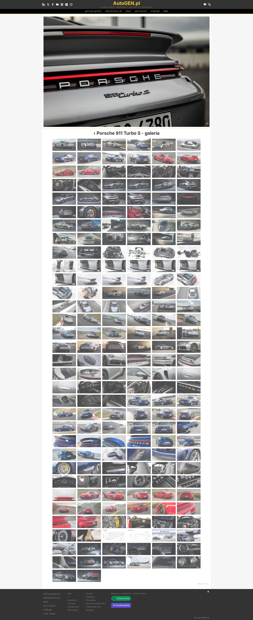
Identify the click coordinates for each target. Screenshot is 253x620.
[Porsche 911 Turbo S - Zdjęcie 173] (164, 522)
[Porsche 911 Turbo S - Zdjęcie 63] (114, 279)
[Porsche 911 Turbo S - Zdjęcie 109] (64, 387)
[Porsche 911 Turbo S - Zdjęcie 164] (89, 508)
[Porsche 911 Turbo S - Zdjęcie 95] (164, 347)
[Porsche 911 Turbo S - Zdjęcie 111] (114, 387)
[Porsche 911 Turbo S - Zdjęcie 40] (139, 225)
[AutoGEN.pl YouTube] (57, 4)
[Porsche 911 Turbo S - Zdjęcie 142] (139, 454)
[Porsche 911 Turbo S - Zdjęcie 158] (89, 495)
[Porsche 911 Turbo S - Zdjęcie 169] (64, 522)
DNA (46, 602)
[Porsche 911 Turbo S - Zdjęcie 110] (89, 387)
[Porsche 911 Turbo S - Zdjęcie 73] (64, 306)
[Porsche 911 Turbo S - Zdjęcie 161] (164, 495)
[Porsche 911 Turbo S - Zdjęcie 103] (64, 374)
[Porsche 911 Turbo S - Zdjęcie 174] (189, 522)
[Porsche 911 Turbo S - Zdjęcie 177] (114, 535)
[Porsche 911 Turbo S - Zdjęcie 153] (114, 482)
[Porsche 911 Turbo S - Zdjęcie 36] (189, 212)
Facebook (72, 600)
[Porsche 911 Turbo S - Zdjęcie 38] (89, 225)
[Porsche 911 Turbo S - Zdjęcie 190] (139, 562)
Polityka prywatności (96, 603)
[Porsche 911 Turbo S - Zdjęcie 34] (139, 212)
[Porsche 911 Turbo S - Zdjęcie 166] (139, 508)
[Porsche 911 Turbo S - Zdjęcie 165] (114, 508)
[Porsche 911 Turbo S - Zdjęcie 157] (64, 495)
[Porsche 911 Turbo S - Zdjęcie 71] (164, 293)
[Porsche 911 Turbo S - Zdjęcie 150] (189, 468)
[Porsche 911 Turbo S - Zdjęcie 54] (189, 252)
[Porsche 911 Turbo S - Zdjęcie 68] (89, 293)
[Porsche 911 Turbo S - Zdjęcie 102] (189, 360)
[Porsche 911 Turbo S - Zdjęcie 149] (164, 468)
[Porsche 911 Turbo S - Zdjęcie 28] (139, 199)
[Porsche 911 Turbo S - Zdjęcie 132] (189, 428)
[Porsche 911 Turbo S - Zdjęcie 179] (164, 535)
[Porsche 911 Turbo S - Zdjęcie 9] (114, 158)
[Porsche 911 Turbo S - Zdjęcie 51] (114, 252)
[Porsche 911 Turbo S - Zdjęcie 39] (114, 225)
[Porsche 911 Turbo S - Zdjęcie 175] (64, 535)
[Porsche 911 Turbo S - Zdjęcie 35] (164, 212)
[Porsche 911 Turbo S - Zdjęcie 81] (114, 320)
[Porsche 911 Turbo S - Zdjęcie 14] (89, 172)
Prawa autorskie (93, 607)
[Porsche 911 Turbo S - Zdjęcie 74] (89, 306)
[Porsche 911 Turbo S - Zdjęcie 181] (64, 549)
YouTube (72, 603)
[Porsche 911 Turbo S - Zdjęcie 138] (189, 441)
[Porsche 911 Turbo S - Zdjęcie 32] (89, 212)
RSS (69, 594)
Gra (165, 11)
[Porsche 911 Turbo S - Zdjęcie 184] (139, 549)
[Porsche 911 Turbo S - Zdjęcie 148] (139, 468)
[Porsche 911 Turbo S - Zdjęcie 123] (114, 414)
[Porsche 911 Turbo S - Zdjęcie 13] (64, 172)
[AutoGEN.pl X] (48, 4)
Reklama (90, 610)
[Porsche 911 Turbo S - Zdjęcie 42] (189, 225)
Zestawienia (73, 607)
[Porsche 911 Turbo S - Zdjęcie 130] (139, 428)
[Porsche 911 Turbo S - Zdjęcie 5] (164, 145)
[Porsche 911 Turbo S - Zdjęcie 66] (189, 279)
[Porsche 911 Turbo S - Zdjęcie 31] (64, 212)
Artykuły (141, 11)
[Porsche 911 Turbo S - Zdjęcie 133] (64, 441)
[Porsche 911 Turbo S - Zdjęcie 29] (164, 199)
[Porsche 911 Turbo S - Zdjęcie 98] (89, 360)
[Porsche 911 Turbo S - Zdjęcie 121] (64, 414)
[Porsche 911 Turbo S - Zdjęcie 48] (189, 239)
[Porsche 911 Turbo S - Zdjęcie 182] (89, 549)
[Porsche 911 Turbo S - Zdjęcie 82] (139, 320)
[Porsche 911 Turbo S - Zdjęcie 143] (164, 454)
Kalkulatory (73, 610)
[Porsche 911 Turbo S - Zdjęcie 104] (89, 374)
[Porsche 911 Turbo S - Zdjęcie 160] (139, 495)
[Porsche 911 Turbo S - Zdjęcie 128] (89, 428)
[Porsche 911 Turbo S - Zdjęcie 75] (114, 306)
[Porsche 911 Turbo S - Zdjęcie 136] (139, 441)
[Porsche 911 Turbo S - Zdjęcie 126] (189, 414)
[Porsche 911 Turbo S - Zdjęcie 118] (139, 401)
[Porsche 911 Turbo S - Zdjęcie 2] (89, 145)
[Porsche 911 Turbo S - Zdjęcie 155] (164, 482)
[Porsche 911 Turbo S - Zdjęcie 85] (64, 333)
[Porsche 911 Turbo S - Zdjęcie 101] (168, 71)
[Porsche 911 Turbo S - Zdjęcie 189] (114, 562)
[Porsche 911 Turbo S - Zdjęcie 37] (64, 225)
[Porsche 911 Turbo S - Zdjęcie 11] (164, 158)
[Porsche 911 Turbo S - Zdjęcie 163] (64, 508)
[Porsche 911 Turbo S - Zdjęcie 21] (114, 185)
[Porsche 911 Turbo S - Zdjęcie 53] (164, 252)
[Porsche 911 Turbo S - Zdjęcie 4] (139, 145)
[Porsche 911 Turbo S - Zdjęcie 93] (114, 347)
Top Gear (49, 614)
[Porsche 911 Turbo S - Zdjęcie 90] (189, 333)
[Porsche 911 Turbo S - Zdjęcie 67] (64, 293)
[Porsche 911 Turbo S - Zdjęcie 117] (114, 401)
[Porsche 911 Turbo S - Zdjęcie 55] (64, 266)
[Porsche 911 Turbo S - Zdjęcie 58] (139, 266)
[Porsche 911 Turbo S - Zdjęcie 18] (189, 172)
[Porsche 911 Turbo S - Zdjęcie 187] (64, 562)
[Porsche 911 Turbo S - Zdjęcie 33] (114, 212)
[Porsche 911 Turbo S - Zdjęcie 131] (164, 428)
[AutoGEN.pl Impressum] (71, 4)
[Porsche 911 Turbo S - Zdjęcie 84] (189, 320)
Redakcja (90, 597)
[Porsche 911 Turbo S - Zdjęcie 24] (189, 185)
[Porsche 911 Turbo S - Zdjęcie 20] (89, 185)
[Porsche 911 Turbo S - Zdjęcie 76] (139, 306)
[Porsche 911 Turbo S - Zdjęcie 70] (139, 293)
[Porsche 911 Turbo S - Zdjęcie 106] (139, 374)
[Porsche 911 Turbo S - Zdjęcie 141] (114, 454)
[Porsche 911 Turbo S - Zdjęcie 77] (164, 306)
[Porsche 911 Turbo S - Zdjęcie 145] (64, 468)
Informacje (91, 600)
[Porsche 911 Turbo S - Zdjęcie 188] (89, 562)
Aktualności (93, 11)
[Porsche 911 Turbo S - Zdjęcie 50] (89, 252)
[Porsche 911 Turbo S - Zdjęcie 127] (64, 428)
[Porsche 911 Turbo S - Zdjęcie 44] (89, 239)
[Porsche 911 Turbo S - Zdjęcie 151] (64, 482)
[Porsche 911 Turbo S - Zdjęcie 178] (139, 535)
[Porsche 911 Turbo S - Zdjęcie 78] (189, 306)
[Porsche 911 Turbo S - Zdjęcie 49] (64, 252)
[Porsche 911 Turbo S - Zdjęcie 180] (189, 535)
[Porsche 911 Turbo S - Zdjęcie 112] (139, 387)
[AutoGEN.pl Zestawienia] (62, 4)
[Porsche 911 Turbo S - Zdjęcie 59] (164, 266)
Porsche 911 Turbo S (118, 133)
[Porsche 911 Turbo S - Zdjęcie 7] (64, 158)
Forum (155, 11)
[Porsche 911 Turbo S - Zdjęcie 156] (189, 482)
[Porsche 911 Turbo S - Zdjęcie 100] (139, 360)
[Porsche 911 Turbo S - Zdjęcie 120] (189, 401)
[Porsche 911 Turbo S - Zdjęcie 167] (164, 508)
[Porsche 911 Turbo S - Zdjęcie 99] (84, 71)
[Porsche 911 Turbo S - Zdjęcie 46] (139, 239)
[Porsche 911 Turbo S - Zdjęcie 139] (64, 454)
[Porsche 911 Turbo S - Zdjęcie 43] (64, 239)
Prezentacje (113, 11)
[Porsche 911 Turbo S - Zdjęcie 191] (164, 562)
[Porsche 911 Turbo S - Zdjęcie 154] (139, 482)
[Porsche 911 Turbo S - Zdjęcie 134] (89, 441)
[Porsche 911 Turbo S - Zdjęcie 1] (64, 145)
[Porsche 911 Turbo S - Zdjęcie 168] (189, 508)
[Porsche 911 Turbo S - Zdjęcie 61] (64, 279)
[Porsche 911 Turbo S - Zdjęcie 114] (189, 387)
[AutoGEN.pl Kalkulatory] (66, 4)
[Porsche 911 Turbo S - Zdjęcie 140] (89, 454)
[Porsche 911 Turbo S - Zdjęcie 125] (164, 414)
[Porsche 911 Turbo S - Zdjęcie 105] (114, 374)
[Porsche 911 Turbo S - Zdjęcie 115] (64, 401)
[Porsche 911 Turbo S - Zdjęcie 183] (114, 549)
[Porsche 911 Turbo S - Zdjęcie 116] (89, 401)
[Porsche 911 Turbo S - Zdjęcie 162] (189, 495)
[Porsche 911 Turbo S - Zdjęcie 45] (114, 239)
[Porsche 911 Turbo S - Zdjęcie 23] (164, 185)
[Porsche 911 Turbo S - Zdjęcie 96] (189, 347)
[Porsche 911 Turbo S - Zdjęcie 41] (164, 225)
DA (128, 11)
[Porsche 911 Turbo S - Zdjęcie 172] (139, 522)
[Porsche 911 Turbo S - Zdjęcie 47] (164, 239)
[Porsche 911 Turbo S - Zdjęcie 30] (189, 199)
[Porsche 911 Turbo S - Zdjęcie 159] (114, 495)
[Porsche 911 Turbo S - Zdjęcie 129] (114, 428)
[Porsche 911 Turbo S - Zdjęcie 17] (164, 172)
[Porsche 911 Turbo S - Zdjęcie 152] (89, 482)
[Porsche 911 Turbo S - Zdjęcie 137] (164, 441)
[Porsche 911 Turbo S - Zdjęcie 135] (114, 441)
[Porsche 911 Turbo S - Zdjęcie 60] (189, 266)
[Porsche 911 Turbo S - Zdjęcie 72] (189, 293)
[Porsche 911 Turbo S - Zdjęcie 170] (89, 522)
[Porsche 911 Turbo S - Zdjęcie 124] (139, 414)
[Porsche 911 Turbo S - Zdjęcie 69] (114, 293)
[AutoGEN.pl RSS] (43, 4)
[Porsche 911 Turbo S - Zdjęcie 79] (64, 320)
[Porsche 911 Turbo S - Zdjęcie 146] (89, 468)
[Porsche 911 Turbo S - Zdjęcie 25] (64, 199)
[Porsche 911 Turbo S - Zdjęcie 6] (189, 145)
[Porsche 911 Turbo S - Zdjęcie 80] (89, 320)
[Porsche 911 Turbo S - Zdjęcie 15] (114, 172)
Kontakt (89, 594)
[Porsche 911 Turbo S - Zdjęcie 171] (114, 522)
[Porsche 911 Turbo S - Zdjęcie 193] (64, 576)
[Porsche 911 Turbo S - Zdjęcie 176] (89, 535)
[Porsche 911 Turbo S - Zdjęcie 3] (114, 145)
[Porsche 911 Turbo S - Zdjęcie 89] (164, 333)
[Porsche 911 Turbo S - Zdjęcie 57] (114, 266)
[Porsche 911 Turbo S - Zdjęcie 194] (89, 576)
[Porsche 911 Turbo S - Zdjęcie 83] (164, 320)
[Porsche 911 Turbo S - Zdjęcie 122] (89, 414)
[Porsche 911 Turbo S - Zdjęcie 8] (89, 158)
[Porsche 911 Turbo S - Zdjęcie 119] (164, 401)
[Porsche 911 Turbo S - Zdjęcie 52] (139, 252)
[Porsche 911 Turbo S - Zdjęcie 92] (89, 347)
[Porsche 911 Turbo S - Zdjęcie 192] (189, 562)
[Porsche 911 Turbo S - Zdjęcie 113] (164, 387)
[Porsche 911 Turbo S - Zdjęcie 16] (139, 172)
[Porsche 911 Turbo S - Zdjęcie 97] (64, 360)
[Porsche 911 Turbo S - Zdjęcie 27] (114, 199)
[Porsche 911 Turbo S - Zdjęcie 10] (139, 158)
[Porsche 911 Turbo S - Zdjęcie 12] (189, 158)
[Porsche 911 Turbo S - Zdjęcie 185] (164, 549)
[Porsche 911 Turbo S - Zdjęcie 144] (189, 454)
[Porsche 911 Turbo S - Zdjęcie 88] (139, 333)
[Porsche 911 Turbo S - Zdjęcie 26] (89, 199)
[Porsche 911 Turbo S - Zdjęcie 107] (164, 374)
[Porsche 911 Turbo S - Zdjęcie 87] (114, 333)
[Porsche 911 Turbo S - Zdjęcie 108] (189, 374)
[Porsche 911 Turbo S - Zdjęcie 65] (164, 279)
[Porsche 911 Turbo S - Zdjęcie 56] (89, 266)
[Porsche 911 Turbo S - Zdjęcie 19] (64, 185)
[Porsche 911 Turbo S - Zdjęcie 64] (139, 279)
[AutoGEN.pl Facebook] (52, 4)
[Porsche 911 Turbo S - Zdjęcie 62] (89, 279)
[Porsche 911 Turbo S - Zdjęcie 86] (89, 333)
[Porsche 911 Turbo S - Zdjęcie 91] (64, 347)
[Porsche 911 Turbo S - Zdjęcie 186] (189, 549)
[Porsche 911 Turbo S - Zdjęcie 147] (114, 468)
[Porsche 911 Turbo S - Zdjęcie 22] (139, 185)
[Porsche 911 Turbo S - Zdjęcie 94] (139, 347)
